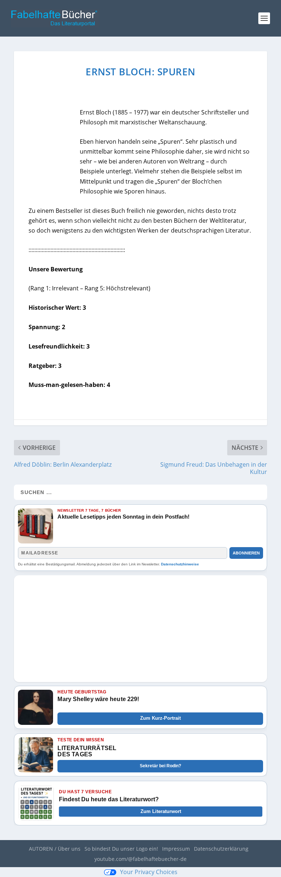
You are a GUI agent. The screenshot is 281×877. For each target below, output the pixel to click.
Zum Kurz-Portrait (160, 718)
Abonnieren (246, 553)
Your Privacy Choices (148, 872)
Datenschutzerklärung (221, 848)
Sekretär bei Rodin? (160, 765)
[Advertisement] (140, 626)
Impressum (176, 848)
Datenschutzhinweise (180, 564)
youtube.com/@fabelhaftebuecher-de (140, 858)
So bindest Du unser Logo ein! (121, 848)
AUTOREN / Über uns (54, 848)
